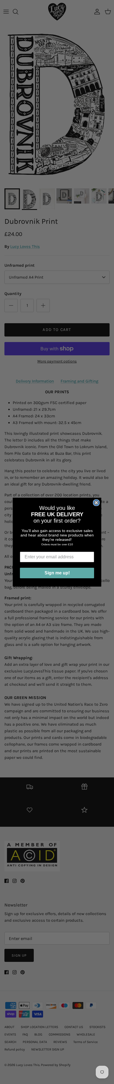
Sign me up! (57, 573)
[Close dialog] (96, 502)
